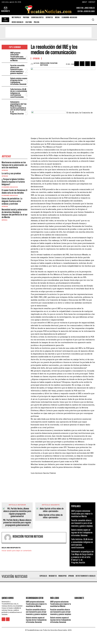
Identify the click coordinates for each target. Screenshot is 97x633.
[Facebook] (76, 63)
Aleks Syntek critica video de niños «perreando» (51, 516)
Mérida (4, 220)
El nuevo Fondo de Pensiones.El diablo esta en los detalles (14, 191)
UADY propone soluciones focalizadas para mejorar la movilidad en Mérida (18, 57)
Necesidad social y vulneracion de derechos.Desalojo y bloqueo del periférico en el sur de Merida (14, 213)
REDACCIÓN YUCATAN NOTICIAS (48, 64)
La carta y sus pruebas (11, 173)
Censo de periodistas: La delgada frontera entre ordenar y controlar (12, 201)
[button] (93, 19)
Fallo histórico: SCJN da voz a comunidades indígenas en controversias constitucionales (18, 93)
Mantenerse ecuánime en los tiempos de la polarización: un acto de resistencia (14, 165)
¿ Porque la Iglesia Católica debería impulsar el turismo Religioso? (13, 182)
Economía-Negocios (10, 187)
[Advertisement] (48, 32)
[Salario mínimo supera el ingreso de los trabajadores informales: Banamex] (5, 80)
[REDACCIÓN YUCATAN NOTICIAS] (32, 64)
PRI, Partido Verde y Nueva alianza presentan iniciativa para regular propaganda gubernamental (17, 522)
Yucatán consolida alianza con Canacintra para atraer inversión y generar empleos (17, 69)
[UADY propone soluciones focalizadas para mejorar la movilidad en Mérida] (5, 54)
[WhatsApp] (93, 63)
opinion (5, 170)
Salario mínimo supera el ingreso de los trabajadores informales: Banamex (18, 81)
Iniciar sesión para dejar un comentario (16, 551)
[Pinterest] (87, 63)
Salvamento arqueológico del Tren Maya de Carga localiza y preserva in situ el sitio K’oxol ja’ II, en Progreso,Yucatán (18, 108)
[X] (82, 63)
